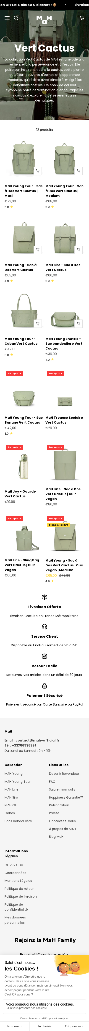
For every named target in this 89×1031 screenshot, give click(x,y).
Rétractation (59, 805)
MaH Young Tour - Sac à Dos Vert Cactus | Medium (64, 191)
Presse (54, 813)
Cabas (10, 813)
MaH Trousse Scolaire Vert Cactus (64, 420)
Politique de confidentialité (16, 907)
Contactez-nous (62, 821)
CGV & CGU (14, 865)
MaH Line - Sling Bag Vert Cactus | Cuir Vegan (22, 565)
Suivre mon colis (62, 789)
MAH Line (11, 789)
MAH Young (14, 773)
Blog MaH (56, 836)
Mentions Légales (18, 880)
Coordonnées (15, 873)
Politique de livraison (21, 896)
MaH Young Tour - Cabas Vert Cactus (21, 341)
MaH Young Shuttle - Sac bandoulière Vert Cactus (63, 343)
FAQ (52, 781)
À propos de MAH (62, 829)
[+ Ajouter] (38, 171)
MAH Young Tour (18, 781)
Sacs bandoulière (18, 821)
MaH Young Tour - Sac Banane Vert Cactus (24, 420)
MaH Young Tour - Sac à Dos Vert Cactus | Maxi (24, 191)
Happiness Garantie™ (66, 797)
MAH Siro (11, 797)
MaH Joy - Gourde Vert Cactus (20, 494)
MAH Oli (10, 805)
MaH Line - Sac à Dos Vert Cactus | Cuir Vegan (63, 494)
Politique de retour (19, 888)
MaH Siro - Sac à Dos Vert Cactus (62, 267)
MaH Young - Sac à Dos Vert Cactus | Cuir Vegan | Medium (64, 565)
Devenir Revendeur (64, 773)
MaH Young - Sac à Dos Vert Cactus (21, 267)
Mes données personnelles (15, 920)
